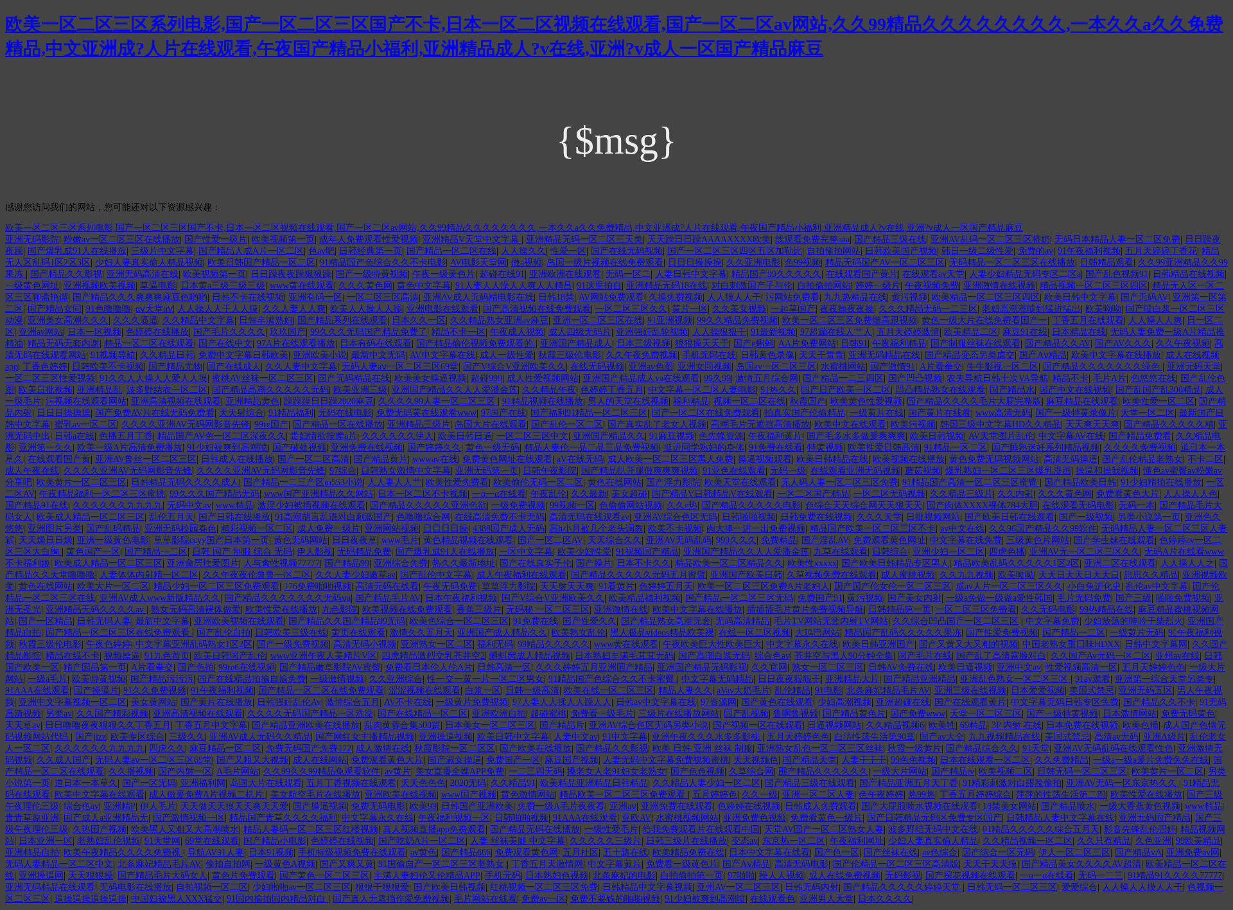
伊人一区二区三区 (1074, 852)
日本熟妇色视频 (556, 875)
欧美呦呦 (1103, 309)
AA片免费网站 (807, 343)
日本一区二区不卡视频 (423, 494)
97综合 (342, 471)
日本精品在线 (1079, 332)
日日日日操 (445, 528)
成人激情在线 (383, 748)
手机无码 (503, 875)
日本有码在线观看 (376, 343)
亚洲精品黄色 (252, 401)
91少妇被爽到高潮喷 (227, 447)
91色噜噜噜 (108, 309)
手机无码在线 (709, 355)
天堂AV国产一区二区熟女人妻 (824, 829)
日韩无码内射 (812, 887)
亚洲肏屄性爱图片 (203, 563)
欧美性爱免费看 (457, 482)
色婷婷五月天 (666, 586)
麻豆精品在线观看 (1082, 401)
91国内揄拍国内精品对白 (277, 899)
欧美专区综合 (137, 737)
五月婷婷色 (714, 794)
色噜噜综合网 (423, 517)
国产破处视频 (299, 447)
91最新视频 (773, 332)
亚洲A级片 (1164, 737)
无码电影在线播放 (135, 887)
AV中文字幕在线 (442, 355)
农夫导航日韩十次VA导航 (997, 378)
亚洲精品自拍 (32, 852)
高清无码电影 (801, 864)
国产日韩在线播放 (234, 517)
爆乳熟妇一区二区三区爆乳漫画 (1008, 471)
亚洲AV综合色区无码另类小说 (648, 725)
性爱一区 (568, 251)
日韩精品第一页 (899, 609)
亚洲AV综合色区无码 (675, 517)
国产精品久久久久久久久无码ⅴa (288, 598)
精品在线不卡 (73, 656)
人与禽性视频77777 (281, 563)
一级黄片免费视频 (472, 702)
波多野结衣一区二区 (167, 390)
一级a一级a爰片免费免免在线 (1151, 760)
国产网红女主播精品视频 (364, 737)
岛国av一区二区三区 (776, 366)
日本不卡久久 (643, 563)
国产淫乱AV (825, 540)
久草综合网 (751, 771)
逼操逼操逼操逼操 (91, 899)
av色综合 (940, 852)
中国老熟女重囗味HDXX (1071, 644)
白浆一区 (483, 690)
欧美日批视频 (46, 390)
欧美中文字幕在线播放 (1116, 355)
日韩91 (854, 343)
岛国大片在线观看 (491, 424)
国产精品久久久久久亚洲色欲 (428, 505)
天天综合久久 (615, 540)
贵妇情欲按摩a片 (323, 436)
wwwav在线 (435, 459)
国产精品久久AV (1057, 343)
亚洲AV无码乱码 (679, 540)
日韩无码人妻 (104, 621)
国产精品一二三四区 (843, 378)
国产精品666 (466, 852)
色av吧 (321, 251)
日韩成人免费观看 (821, 806)
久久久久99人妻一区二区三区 (438, 401)
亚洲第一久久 (46, 447)
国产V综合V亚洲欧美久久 (514, 366)
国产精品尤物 (175, 366)
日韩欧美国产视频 (901, 251)
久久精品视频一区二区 (1027, 841)
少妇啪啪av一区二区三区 (301, 887)
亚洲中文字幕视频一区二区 (73, 702)
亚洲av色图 (651, 366)
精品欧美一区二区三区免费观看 (623, 794)
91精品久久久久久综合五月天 (1041, 829)
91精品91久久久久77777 (1175, 875)
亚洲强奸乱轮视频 (652, 332)
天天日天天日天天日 (1078, 575)
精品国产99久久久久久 (776, 274)
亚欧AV (636, 818)
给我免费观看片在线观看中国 (701, 829)
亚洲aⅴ (622, 806)
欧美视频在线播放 (909, 459)
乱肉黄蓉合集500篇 (402, 725)
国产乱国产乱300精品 (1158, 390)
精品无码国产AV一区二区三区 (885, 262)
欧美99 (423, 806)
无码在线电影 (345, 413)
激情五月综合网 (766, 378)
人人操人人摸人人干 (1142, 887)
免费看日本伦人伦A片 (429, 667)
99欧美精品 (1198, 841)
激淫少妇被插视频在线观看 (311, 505)
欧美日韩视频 (937, 436)
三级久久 (187, 737)
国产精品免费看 (1139, 436)
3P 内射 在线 (1017, 725)
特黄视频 (825, 447)
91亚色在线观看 (734, 471)
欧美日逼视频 (965, 667)
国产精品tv (952, 771)
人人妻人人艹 (394, 482)
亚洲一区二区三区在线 (598, 320)
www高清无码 (1003, 413)
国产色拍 (196, 667)
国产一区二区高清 (313, 459)
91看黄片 (616, 586)
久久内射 (1015, 494)
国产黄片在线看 (939, 413)
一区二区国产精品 (813, 494)
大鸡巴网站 (817, 633)
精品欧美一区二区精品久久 (729, 563)
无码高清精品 (742, 621)
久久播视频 (131, 771)
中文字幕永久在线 (802, 644)
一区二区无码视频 (889, 494)
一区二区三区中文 (532, 436)
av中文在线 (962, 528)
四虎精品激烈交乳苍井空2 (433, 656)
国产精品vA (1138, 852)
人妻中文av (576, 737)
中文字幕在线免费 (966, 540)
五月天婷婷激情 (908, 332)
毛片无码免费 (1084, 598)
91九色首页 (166, 656)
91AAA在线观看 (37, 690)
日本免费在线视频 (1082, 725)
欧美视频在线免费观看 (407, 609)
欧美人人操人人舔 (366, 309)
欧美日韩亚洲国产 (878, 644)
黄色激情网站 (528, 794)
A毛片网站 (237, 771)
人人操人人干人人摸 (217, 309)
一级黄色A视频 (285, 864)
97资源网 (719, 702)
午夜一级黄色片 (443, 274)
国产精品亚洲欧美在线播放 (306, 725)
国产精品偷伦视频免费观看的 (476, 343)
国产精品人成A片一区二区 (251, 251)
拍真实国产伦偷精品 (804, 413)
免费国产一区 (513, 760)
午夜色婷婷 (108, 644)
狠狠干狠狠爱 (382, 887)
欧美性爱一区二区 (1158, 401)
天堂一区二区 (1148, 413)
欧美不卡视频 (675, 528)
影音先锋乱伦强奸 (1140, 829)
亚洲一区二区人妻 (818, 794)
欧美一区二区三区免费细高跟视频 (849, 320)
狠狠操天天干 (702, 343)
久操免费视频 (676, 297)
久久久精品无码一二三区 (928, 309)
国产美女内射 (914, 598)
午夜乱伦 (548, 494)
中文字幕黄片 (615, 864)
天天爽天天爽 (1092, 424)
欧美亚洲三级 (360, 390)
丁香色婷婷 (44, 366)
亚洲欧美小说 (320, 355)
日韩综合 (890, 552)
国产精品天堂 (810, 760)
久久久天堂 (879, 517)
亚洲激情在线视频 (999, 285)
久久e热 (682, 505)
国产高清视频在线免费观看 (537, 309)
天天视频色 (755, 760)
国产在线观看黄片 (970, 702)
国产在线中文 (225, 343)
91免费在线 (535, 621)
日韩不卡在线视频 (248, 297)
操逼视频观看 (765, 459)
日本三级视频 (643, 343)
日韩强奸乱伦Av (289, 702)
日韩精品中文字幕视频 (647, 887)
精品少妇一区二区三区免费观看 (216, 586)
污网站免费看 (792, 297)
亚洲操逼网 (41, 875)
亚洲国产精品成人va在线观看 (641, 378)
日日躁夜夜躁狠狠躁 (290, 274)
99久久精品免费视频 (737, 320)
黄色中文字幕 (424, 285)
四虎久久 (167, 748)
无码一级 (788, 471)
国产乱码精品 (113, 528)
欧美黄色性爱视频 (866, 401)
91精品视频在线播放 (542, 401)
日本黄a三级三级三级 (222, 285)
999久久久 (736, 540)
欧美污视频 (913, 424)
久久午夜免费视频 (642, 355)
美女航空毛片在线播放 (315, 794)
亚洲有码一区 (315, 297)
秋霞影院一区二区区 (454, 748)
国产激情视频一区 (189, 818)
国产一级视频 (1086, 517)
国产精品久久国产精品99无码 (346, 621)
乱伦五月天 (171, 517)
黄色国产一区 (93, 552)
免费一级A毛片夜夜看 (561, 806)
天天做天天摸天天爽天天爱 (234, 806)
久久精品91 (513, 783)
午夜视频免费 (932, 285)
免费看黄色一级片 (826, 818)
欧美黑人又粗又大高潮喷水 (185, 829)
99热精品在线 (1106, 609)
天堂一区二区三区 (986, 713)
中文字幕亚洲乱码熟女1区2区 (194, 644)
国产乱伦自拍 (223, 633)
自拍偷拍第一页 (691, 875)
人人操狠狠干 (719, 332)
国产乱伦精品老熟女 (1142, 459)
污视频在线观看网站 (86, 401)
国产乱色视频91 (1116, 274)
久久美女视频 (739, 309)
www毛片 (400, 540)
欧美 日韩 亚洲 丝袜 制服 (702, 748)
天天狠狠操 (90, 875)
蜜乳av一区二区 (86, 424)
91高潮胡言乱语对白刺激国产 (333, 517)
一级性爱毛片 (611, 829)
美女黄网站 (153, 702)
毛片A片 (1109, 378)
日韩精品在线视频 (1189, 274)
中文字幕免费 (1053, 621)
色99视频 (803, 262)
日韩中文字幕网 (1155, 644)
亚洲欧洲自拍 (499, 713)
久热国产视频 (100, 829)
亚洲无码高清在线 (143, 274)
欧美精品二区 (971, 332)
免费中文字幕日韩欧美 (243, 355)
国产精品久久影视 (66, 274)
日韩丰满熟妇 (266, 320)
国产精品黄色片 (854, 713)
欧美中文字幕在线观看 (99, 794)
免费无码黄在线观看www (426, 413)
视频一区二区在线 (749, 401)
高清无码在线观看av (589, 517)
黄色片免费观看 (243, 875)
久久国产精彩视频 (112, 713)
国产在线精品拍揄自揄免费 (252, 679)
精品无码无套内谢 (64, 343)
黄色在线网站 (615, 482)
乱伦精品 (792, 690)
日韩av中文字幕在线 (656, 702)
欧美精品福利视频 (645, 598)
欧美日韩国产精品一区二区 (261, 262)
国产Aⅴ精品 (1043, 355)
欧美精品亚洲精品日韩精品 (594, 783)
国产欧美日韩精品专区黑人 (895, 563)
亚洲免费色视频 (754, 818)
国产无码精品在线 (354, 378)
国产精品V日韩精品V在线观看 (712, 494)
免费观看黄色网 (526, 852)
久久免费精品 (1062, 760)
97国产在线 (503, 413)
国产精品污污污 (161, 679)
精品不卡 (1071, 378)
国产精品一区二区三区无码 (739, 598)
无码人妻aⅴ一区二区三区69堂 (400, 366)
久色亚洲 (1153, 841)
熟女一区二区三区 (828, 667)
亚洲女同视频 (704, 366)
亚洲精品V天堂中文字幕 (472, 239)
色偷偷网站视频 (630, 505)
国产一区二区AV (550, 540)
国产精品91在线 (36, 505)
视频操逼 (122, 656)
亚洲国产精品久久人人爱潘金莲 (455, 390)
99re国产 (271, 424)
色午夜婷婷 (881, 794)
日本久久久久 (885, 899)
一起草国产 (793, 309)
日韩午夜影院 (550, 471)
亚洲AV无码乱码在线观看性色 (1113, 748)
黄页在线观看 (358, 633)
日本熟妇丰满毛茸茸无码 (624, 656)
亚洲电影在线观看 (442, 309)
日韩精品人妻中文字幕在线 (1060, 818)
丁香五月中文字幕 (211, 725)
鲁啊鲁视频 (795, 713)
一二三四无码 (536, 771)
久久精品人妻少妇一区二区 (706, 783)
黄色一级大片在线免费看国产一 (984, 320)
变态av (744, 841)
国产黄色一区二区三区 (324, 875)
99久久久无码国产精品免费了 (368, 332)
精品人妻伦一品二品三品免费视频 (591, 447)
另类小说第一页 (1148, 517)
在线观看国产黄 (59, 459)
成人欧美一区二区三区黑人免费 (670, 459)
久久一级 (760, 794)
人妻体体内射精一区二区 (149, 575)
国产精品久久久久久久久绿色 (1102, 366)
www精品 (234, 505)
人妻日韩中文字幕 (691, 274)
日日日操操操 (695, 262)
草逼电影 (158, 285)
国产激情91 (892, 366)
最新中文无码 (378, 355)
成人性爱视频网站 (543, 378)
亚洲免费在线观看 (677, 806)
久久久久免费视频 (1140, 447)
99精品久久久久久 (554, 644)
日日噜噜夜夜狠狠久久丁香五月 (108, 725)
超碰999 (486, 378)
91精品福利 (290, 413)
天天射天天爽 (567, 586)
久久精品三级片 (961, 494)
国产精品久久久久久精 (1169, 424)
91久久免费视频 (154, 690)
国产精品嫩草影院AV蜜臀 (330, 667)
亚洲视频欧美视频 (100, 285)
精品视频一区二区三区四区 (1094, 285)
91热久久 (778, 390)
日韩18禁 (556, 297)
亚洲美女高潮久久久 (68, 320)
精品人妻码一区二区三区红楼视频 (310, 829)
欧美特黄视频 (99, 679)
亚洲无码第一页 (486, 471)
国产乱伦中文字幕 (436, 575)
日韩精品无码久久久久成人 (185, 482)
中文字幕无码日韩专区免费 (1065, 702)
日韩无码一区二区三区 (1082, 771)
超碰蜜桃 (548, 713)
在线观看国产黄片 (862, 274)
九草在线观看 (841, 552)
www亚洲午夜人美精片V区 (323, 656)
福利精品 (691, 401)
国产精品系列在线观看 (342, 320)
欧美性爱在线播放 (281, 609)
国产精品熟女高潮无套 (666, 621)
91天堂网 (162, 841)
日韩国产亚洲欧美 (477, 806)
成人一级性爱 (507, 355)
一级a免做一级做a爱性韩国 (999, 598)
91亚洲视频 (669, 320)
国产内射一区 (185, 771)
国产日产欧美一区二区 (846, 390)
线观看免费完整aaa (812, 239)
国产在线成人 (234, 366)
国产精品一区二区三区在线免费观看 (119, 633)
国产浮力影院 (673, 482)
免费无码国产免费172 (308, 748)
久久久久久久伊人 (397, 436)
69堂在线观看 (212, 841)
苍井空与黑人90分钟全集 (843, 656)
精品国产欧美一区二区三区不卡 (873, 528)
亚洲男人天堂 (826, 899)
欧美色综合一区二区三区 (459, 621)
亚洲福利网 (202, 783)
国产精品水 (1012, 390)
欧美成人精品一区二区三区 (90, 517)
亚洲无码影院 (32, 239)
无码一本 (1137, 505)
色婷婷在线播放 (157, 332)
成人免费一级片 (328, 528)
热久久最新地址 (463, 563)
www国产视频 (468, 794)
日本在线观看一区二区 (985, 760)
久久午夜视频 (1183, 343)
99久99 (717, 378)
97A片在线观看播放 (296, 343)
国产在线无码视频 (627, 251)
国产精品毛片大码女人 (162, 875)
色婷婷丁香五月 (612, 390)
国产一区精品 (46, 621)
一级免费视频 (518, 505)
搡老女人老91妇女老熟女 (616, 771)
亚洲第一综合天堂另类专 (1164, 679)
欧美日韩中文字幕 (1080, 297)
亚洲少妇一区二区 (948, 552)
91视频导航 (113, 355)
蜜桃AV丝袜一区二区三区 (262, 378)
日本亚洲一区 (46, 841)
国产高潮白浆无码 (714, 656)
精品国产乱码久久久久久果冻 (902, 633)
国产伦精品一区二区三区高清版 (896, 864)
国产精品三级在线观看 (810, 783)
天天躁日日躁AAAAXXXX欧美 (709, 239)
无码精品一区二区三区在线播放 (1012, 262)
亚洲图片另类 (55, 528)
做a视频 (526, 262)
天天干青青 (821, 355)
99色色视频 (913, 760)
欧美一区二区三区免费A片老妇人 (763, 586)
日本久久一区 (419, 320)
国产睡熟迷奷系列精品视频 (1045, 447)
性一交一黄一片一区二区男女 (485, 679)
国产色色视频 (697, 771)
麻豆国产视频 (572, 760)
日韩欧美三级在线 (291, 633)
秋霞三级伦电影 (569, 355)
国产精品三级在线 (890, 239)
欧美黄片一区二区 (1167, 771)
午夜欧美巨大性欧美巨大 (712, 644)
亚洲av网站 (41, 332)
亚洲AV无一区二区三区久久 (1084, 552)
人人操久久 (523, 251)
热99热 (921, 794)
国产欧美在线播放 (536, 748)
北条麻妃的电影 (624, 875)
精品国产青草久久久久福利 (283, 818)
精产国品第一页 (95, 667)
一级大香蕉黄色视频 (1139, 806)
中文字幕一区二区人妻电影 (702, 390)
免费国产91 (820, 598)
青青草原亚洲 (32, 818)
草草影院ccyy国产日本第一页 (211, 540)
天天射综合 (241, 413)
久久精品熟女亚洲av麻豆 (499, 320)
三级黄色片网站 (1037, 540)
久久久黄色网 (365, 285)
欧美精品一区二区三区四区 (986, 297)
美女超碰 (629, 494)
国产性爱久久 (589, 621)
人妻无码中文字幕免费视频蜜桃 (666, 760)
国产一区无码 (149, 783)
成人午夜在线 (32, 471)
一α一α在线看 (499, 494)
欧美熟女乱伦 (579, 633)
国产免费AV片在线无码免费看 (154, 413)
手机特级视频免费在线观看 (352, 852)
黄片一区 (690, 309)
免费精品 (779, 540)
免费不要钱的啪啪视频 (615, 899)
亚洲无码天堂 (1194, 366)
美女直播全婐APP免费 (459, 771)
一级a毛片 (47, 679)
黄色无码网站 (301, 540)
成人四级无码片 (579, 332)
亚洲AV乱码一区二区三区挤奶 (990, 239)
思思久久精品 (1151, 575)
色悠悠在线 (1153, 378)
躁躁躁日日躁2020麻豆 (329, 401)
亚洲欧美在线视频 (401, 794)
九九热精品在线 (855, 297)
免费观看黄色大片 (387, 760)
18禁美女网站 (1009, 806)
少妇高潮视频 (844, 702)
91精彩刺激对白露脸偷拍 (1012, 783)
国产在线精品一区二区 (423, 713)
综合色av (772, 656)
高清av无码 (1116, 737)
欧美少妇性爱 (584, 552)
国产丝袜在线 (891, 852)
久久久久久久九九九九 (117, 505)
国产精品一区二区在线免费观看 (321, 690)
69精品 (973, 725)
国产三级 (1133, 598)
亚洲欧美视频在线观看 (239, 621)
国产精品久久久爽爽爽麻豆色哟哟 (140, 297)
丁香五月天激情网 (547, 864)
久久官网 (769, 667)
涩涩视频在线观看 (424, 690)
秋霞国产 (808, 401)
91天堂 (1035, 748)
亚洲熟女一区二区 (437, 644)
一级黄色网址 (32, 285)
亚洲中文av (1019, 667)
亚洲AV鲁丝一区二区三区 (146, 459)
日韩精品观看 (1106, 262)
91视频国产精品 (647, 552)
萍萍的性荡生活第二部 (1061, 794)
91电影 (828, 690)
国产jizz (90, 737)
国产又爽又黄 (347, 864)
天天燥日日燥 (46, 540)
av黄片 (398, 771)
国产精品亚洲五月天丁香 (908, 783)
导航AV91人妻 (216, 852)
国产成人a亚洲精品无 (106, 818)
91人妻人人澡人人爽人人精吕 (513, 285)
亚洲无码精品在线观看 (50, 887)
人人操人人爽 (1155, 320)
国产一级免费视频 (293, 644)
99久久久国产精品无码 (214, 494)
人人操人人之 (1187, 563)
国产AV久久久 (1123, 343)
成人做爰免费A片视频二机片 (207, 794)
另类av (59, 713)
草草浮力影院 (509, 586)
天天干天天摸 (990, 864)
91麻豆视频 (671, 436)
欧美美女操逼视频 (430, 378)
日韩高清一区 (504, 667)
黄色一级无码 (493, 447)
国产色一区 (836, 852)
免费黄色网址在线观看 (507, 459)
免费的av (1035, 251)
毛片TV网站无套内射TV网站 (831, 621)
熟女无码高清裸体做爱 (196, 609)
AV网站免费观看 (611, 297)
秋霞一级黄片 (914, 748)
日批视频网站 (933, 517)
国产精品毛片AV (388, 598)
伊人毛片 (158, 806)
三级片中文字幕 (162, 251)
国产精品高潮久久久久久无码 (270, 390)
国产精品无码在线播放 (535, 829)
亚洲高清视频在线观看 (176, 401)
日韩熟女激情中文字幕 (406, 471)
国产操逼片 (96, 690)
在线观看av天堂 (933, 274)
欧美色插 (1141, 725)
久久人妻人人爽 (294, 309)
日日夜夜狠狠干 (789, 679)
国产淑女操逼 (455, 760)
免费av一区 (543, 899)
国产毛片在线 (925, 656)
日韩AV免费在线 (901, 667)
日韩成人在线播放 (237, 459)
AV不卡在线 (408, 702)
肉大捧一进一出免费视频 (755, 528)
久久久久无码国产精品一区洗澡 (310, 713)
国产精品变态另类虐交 (970, 355)
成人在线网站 (320, 760)
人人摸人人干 (734, 297)
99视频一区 (572, 505)
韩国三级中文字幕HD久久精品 (1000, 424)
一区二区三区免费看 (976, 609)
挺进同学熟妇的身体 (703, 447)
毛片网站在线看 (485, 899)
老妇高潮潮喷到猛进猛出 (1031, 309)
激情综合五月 (353, 702)
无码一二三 (1100, 875)
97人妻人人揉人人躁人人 (561, 702)
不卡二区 (1205, 459)
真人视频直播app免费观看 (434, 829)
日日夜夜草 (354, 540)
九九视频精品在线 (1004, 737)
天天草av (22, 725)
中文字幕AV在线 (1071, 436)
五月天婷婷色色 (1153, 667)
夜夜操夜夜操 (847, 309)
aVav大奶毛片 (743, 690)
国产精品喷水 (1068, 806)
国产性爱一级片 (215, 239)
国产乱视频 (746, 713)
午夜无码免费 (450, 586)
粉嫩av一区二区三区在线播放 (122, 239)
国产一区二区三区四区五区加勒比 (734, 251)
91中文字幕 (624, 737)
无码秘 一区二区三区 (548, 609)
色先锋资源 (721, 436)
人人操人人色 (1191, 494)
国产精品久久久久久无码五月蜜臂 (638, 575)
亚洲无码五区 (1146, 690)
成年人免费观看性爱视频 (368, 239)
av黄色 (423, 852)
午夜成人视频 (517, 332)
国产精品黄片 (381, 459)
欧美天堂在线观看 (740, 482)
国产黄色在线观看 (777, 702)
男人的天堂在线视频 (628, 401)
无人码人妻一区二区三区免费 (839, 482)
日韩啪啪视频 (749, 517)
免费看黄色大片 (1127, 494)
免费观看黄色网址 (889, 540)
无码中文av (189, 505)
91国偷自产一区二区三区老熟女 (442, 864)
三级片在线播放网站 (678, 713)
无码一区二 (628, 274)
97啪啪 (741, 875)
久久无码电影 (1048, 609)
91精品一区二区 (955, 447)
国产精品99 (346, 563)
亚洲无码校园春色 (180, 528)
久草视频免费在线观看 (832, 575)
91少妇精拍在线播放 (1161, 482)
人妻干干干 (863, 760)
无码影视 (903, 875)
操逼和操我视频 (1107, 471)
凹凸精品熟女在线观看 (940, 390)
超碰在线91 (502, 274)
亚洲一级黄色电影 (113, 540)
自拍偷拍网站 (834, 251)
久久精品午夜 (549, 390)
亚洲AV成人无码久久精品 (260, 737)
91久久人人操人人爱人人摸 (153, 378)
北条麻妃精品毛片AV (888, 690)
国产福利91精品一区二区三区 (588, 413)
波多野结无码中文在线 (933, 829)
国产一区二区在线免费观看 (706, 413)
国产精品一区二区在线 (451, 251)
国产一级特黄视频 (372, 274)
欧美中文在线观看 (850, 424)
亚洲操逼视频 (446, 737)
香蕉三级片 (479, 609)
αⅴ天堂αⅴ (154, 309)
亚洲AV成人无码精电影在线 (478, 297)
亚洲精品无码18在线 (666, 285)
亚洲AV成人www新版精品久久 (160, 598)
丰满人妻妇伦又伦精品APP (427, 875)
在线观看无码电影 (1078, 505)
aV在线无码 (580, 459)
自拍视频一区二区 (212, 887)
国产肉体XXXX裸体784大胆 (982, 505)
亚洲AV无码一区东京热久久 (1122, 783)
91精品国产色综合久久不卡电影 (383, 262)
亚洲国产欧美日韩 (746, 575)
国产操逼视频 (320, 806)
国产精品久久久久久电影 (751, 505)
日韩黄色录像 (767, 355)
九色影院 (340, 609)
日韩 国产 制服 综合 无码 (242, 552)
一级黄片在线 (877, 413)
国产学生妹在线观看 (1114, 540)
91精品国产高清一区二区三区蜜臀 (971, 482)
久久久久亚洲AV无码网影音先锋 (185, 424)
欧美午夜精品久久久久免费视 (123, 852)
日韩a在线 (74, 436)
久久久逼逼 (135, 320)
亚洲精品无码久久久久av (96, 609)
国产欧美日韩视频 (449, 887)
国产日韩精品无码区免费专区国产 (934, 818)
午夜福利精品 (899, 343)
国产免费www (917, 713)
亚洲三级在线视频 (970, 690)
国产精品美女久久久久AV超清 (1081, 864)
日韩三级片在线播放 (686, 841)
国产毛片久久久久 (229, 332)
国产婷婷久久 (434, 447)
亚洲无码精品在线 (884, 355)
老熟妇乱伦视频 (108, 841)
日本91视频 (271, 852)
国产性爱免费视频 (1002, 633)
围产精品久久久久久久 (823, 771)
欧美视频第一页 (283, 239)
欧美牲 (942, 725)
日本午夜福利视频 (461, 598)
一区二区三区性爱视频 (50, 378)
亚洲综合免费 (401, 563)
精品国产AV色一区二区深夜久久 (221, 436)
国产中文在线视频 (1075, 390)
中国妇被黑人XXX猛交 (176, 899)
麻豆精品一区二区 (225, 748)
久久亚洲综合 (396, 679)
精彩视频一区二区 (257, 528)
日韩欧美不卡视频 (108, 366)
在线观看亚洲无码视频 (855, 471)
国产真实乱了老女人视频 (657, 424)
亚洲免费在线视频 (367, 447)
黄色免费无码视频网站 (994, 459)
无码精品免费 (364, 552)
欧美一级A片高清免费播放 (129, 447)
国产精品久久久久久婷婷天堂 (903, 887)
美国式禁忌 (1091, 690)
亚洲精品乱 (99, 390)
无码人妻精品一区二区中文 (59, 864)
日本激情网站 (1130, 713)
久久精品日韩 (167, 355)
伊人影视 (315, 552)
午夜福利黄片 (775, 436)
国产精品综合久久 (982, 748)
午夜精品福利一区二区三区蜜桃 (102, 494)
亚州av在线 (1177, 656)
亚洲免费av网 (1193, 852)
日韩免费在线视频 (816, 517)
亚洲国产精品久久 (609, 436)
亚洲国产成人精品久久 (502, 633)
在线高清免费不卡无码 (500, 517)
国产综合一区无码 (998, 852)
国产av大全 (942, 737)
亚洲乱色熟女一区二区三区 (1015, 679)
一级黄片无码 (1137, 633)
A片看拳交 (941, 366)
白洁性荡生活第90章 (874, 737)
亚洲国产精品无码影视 (702, 667)
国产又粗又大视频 (252, 760)
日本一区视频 (94, 332)
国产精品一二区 (156, 552)
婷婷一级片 (877, 285)
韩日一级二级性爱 (977, 251)
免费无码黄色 (1188, 713)
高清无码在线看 (387, 586)
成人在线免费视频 (844, 875)
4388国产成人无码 (509, 528)
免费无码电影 (378, 806)
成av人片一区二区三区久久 (1009, 586)
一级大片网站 (900, 771)
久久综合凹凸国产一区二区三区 (957, 621)
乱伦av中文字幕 (1157, 586)
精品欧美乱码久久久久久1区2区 (1017, 563)
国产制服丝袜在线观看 (975, 343)
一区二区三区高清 (383, 297)
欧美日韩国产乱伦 (230, 656)
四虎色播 (1007, 552)
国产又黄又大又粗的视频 (968, 644)
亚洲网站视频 (392, 528)
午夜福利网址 (857, 841)
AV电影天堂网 (478, 262)
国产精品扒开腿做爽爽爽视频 (639, 471)
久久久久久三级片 (606, 841)
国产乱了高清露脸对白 (1001, 656)
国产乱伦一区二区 (567, 424)
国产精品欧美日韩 (1080, 482)
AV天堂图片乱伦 (1001, 436)
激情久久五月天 (421, 633)
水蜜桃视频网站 (687, 818)
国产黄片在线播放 (216, 702)
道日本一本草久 (86, 783)
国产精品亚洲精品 (920, 679)
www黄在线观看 (302, 285)
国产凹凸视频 (915, 378)
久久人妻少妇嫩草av (355, 575)
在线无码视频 (597, 366)
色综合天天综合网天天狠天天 (863, 505)
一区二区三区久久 (631, 309)
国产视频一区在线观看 (758, 725)
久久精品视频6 (895, 725)
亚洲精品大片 (852, 679)
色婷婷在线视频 (748, 806)
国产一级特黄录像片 (1075, 413)
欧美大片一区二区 (113, 586)
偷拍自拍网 (228, 864)
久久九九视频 (966, 575)
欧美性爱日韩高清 (884, 447)
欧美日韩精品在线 (832, 459)
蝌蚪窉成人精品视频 (529, 656)
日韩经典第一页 (370, 251)
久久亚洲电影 (753, 262)
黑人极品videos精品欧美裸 (662, 633)
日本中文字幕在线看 (769, 852)
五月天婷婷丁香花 (1161, 251)
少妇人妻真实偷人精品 (933, 841)
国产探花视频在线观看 (970, 875)
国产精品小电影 (274, 841)
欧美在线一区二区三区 (609, 690)
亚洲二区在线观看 (1120, 563)
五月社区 (581, 852)
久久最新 (589, 494)
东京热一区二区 (793, 841)
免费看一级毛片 (602, 713)
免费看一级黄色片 (682, 864)
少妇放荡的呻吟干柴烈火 (1133, 621)
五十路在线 (625, 852)
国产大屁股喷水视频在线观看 (919, 806)
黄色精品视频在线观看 (468, 540)
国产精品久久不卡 (1159, 702)
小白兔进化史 (1094, 586)
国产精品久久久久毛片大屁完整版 (974, 401)
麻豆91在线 (1024, 332)
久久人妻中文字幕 (301, 366)
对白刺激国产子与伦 (752, 285)
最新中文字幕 (162, 621)
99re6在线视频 (246, 667)
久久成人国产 (64, 760)
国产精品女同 (55, 309)
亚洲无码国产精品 (1155, 818)
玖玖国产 (288, 332)
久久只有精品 (1104, 841)
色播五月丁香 (126, 436)
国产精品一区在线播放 (338, 424)
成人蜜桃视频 (908, 575)
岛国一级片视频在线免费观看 (605, 262)
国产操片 (594, 563)
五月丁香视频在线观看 (351, 783)
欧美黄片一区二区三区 (82, 482)
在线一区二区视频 (755, 633)
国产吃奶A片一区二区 (422, 841)
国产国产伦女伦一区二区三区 (892, 586)
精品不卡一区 (458, 332)
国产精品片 (561, 725)
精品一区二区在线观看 (149, 343)
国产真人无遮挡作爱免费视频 (391, 899)
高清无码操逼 (1070, 459)
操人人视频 (781, 875)
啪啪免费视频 (1183, 598)
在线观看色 (772, 899)
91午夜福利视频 (1089, 251)
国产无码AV (1144, 297)
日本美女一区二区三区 (490, 725)
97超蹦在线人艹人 (836, 332)
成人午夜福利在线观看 (521, 575)
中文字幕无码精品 (717, 679)
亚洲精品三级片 (418, 424)
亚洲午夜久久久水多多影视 (707, 737)
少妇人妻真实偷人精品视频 (149, 262)
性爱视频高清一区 (1081, 667)
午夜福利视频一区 (454, 818)
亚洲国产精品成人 (576, 343)
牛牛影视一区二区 (1002, 366)
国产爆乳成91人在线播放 (77, 251)
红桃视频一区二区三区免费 (544, 887)
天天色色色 (423, 783)
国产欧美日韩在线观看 (1009, 517)
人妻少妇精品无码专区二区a (1025, 274)
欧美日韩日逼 (465, 436)
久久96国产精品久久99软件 (1043, 528)
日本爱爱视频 (1038, 690)
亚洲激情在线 (621, 609)
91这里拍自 (599, 285)
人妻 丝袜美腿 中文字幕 (517, 841)
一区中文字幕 (526, 552)
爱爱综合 (1079, 887)
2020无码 (468, 783)
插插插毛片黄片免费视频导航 (805, 609)
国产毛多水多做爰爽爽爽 (856, 436)
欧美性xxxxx (812, 563)
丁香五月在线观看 (1088, 320)
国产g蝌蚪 (753, 343)
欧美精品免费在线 (688, 852)
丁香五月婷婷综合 (975, 794)
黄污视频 (909, 297)
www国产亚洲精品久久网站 (318, 494)
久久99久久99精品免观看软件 (321, 771)
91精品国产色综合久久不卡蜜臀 (612, 679)
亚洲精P (119, 806)
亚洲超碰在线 (903, 702)
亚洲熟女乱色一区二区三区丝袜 (820, 748)
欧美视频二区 (1006, 771)
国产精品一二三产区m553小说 (303, 482)
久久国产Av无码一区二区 (1101, 656)
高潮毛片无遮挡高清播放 (760, 424)
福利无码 (495, 644)
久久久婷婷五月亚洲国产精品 (594, 667)
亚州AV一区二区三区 (738, 887)
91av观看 (1092, 679)
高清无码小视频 (364, 644)
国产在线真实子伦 (536, 563)
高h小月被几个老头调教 (596, 528)
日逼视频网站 (834, 725)
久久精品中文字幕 (198, 320)
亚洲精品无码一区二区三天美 (584, 239)
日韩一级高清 (532, 690)
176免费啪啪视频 (317, 586)
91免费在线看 (776, 447)
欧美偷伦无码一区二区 (538, 482)
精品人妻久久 (685, 690)
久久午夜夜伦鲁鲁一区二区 (257, 575)
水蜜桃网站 (843, 366)
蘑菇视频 (923, 471)
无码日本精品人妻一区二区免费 (1117, 239)
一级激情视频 (337, 679)
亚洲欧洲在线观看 (565, 274)
